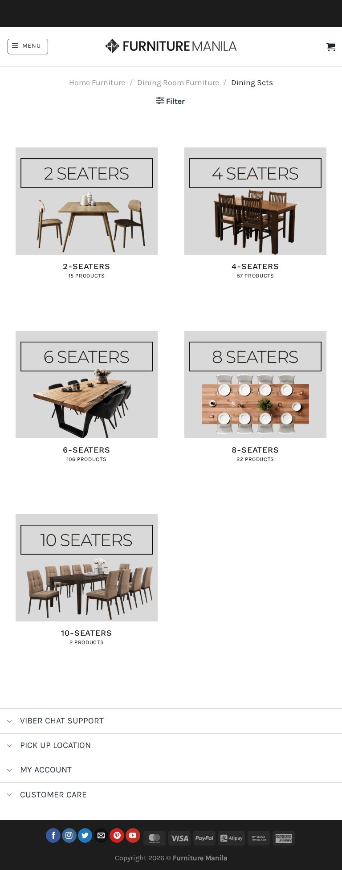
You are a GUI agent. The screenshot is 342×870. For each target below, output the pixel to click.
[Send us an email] (101, 835)
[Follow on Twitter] (85, 835)
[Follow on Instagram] (69, 835)
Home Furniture (97, 82)
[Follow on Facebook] (53, 835)
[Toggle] (9, 721)
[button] (28, 46)
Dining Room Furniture (178, 82)
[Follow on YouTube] (133, 835)
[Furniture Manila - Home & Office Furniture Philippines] (171, 47)
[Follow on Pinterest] (117, 835)
